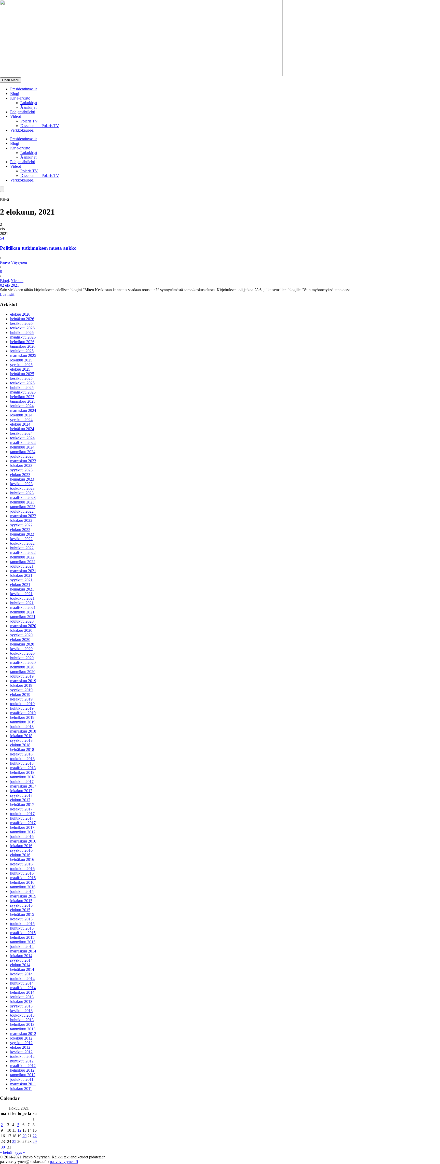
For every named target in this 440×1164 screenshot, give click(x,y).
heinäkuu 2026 (22, 319)
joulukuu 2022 (22, 511)
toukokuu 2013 (22, 1015)
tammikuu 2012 (22, 1075)
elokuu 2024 (20, 424)
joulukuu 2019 (22, 676)
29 (35, 1141)
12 (19, 1130)
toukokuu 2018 (22, 758)
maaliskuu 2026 (23, 337)
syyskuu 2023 (21, 470)
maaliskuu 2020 (23, 662)
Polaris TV (29, 121)
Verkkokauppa (22, 130)
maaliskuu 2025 (23, 392)
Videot (15, 116)
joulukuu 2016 (22, 836)
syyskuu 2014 (21, 960)
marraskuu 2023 (23, 461)
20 (24, 1136)
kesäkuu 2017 (21, 809)
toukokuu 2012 (22, 1056)
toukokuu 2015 (22, 923)
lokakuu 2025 (21, 360)
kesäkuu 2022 (21, 539)
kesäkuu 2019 (21, 699)
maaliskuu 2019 (23, 713)
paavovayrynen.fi (64, 1161)
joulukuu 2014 (22, 946)
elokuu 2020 (20, 639)
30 (3, 1147)
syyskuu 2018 (21, 740)
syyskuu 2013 (21, 1006)
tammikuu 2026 (22, 346)
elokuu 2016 (20, 855)
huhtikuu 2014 (22, 983)
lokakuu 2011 (21, 1088)
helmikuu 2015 (22, 937)
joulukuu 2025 (22, 351)
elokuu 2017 (20, 800)
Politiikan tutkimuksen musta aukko (38, 248)
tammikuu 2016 (22, 887)
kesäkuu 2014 (21, 974)
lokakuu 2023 (21, 465)
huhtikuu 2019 (22, 708)
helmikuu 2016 (22, 882)
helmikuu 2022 (22, 557)
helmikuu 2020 (22, 667)
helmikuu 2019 (22, 717)
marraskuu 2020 (23, 626)
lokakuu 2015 (21, 901)
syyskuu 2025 (21, 364)
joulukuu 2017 (22, 781)
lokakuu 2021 (21, 575)
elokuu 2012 (20, 1047)
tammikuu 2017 (22, 832)
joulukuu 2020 (22, 621)
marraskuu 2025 (23, 355)
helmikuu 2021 (22, 612)
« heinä (6, 1152)
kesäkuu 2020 (21, 649)
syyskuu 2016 (21, 850)
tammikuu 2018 (22, 777)
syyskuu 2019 (21, 690)
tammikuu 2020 (22, 671)
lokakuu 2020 (21, 630)
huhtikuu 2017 (22, 818)
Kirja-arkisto (20, 98)
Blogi (14, 93)
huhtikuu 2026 (22, 332)
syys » (20, 1152)
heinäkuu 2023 (22, 479)
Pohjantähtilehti (22, 112)
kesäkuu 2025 (21, 378)
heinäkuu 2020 (22, 644)
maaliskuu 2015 (23, 933)
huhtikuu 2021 (22, 603)
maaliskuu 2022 (23, 552)
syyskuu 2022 (21, 525)
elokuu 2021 (20, 584)
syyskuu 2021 (21, 580)
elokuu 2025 (20, 369)
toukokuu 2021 (22, 598)
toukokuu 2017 (22, 813)
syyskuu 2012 (21, 1043)
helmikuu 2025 (22, 397)
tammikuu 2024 (22, 452)
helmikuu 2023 (22, 502)
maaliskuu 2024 (23, 442)
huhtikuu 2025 (22, 387)
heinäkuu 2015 (22, 914)
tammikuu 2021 (22, 616)
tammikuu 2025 (22, 401)
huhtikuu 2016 (22, 873)
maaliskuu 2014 (23, 988)
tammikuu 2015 (22, 942)
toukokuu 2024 (22, 438)
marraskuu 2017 (23, 786)
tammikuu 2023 (22, 506)
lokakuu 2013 (21, 1001)
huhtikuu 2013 (22, 1020)
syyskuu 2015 (21, 905)
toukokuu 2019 (22, 704)
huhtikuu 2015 (22, 928)
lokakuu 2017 (21, 791)
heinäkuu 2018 (22, 749)
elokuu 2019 (20, 694)
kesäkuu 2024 (21, 433)
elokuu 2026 (20, 314)
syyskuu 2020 (21, 635)
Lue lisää (7, 294)
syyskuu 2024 (21, 419)
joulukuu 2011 (21, 1079)
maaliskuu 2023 (23, 497)
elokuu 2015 (20, 910)
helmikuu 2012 (22, 1070)
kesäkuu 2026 (21, 323)
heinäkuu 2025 (22, 374)
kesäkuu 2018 (21, 754)
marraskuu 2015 (23, 896)
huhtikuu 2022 (22, 548)
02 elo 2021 (9, 285)
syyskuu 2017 (21, 795)
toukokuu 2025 (22, 383)
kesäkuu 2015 (21, 919)
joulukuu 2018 (22, 726)
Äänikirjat (28, 107)
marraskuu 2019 (23, 681)
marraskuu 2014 (23, 951)
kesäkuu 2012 (21, 1052)
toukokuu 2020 (22, 653)
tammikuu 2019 (22, 722)
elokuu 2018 (20, 745)
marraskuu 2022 (23, 516)
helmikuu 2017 (22, 827)
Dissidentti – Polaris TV (39, 125)
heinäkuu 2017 (22, 804)
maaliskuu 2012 (23, 1065)
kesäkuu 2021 (21, 594)
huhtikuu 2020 (22, 658)
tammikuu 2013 (22, 1029)
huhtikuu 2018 (22, 763)
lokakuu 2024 (21, 415)
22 (35, 1136)
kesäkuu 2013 (21, 1010)
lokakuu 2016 (21, 846)
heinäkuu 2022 (22, 534)
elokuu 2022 (20, 529)
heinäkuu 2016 (22, 859)
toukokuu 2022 (22, 543)
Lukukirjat (28, 103)
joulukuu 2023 (22, 456)
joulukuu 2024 (22, 406)
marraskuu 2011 (23, 1084)
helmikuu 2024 (22, 447)
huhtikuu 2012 (22, 1061)
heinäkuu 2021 (22, 589)
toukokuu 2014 (22, 978)
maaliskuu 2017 (23, 823)
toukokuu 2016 (22, 868)
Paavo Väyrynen (13, 262)
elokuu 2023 (20, 474)
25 (14, 1141)
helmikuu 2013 (22, 1024)
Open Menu (10, 80)
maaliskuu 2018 (23, 768)
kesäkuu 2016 (21, 864)
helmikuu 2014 (22, 992)
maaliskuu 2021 (23, 607)
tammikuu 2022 (22, 561)
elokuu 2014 (20, 965)
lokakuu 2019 (21, 685)
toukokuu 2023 (22, 488)
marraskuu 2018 (23, 731)
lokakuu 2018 (21, 736)
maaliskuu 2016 (23, 878)
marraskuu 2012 (23, 1033)
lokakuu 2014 (21, 955)
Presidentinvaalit (23, 89)
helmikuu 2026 (22, 342)
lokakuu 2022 (21, 520)
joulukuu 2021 (22, 566)
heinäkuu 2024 (22, 429)
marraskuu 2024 (23, 410)
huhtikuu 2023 (22, 493)
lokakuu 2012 (21, 1038)
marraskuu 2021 (23, 571)
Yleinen (17, 280)
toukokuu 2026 (22, 328)
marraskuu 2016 (23, 841)
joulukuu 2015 (22, 891)
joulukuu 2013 (22, 997)
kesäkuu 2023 (21, 484)
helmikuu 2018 (22, 772)
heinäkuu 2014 (22, 969)
